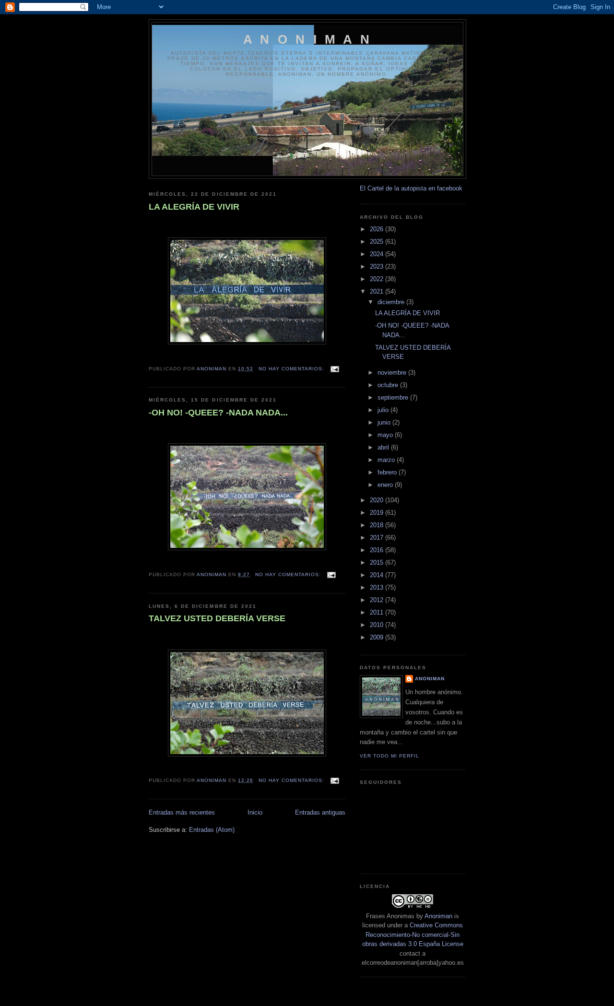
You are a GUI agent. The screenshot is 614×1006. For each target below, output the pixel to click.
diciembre (392, 302)
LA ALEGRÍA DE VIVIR (194, 207)
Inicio (255, 812)
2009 (377, 637)
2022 (377, 279)
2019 (377, 512)
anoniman (430, 678)
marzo (387, 459)
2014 (377, 575)
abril (384, 447)
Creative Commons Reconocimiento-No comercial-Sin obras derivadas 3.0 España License (412, 934)
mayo (386, 434)
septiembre (394, 397)
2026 (377, 229)
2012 (377, 600)
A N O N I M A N (307, 39)
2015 (377, 562)
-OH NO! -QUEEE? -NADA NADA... (218, 412)
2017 (377, 537)
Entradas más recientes (182, 812)
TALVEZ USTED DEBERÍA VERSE (217, 618)
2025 (377, 241)
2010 (377, 624)
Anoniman (438, 916)
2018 (377, 525)
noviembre (393, 372)
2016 (377, 550)
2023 (377, 266)
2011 (377, 612)
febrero (388, 472)
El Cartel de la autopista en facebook (411, 188)
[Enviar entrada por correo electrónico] (334, 368)
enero (386, 484)
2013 (377, 587)
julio (384, 410)
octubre (389, 385)
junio (385, 422)
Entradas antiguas (320, 812)
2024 (377, 254)
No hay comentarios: (292, 368)
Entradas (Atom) (212, 829)
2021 (377, 291)
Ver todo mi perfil (389, 755)
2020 (377, 500)
